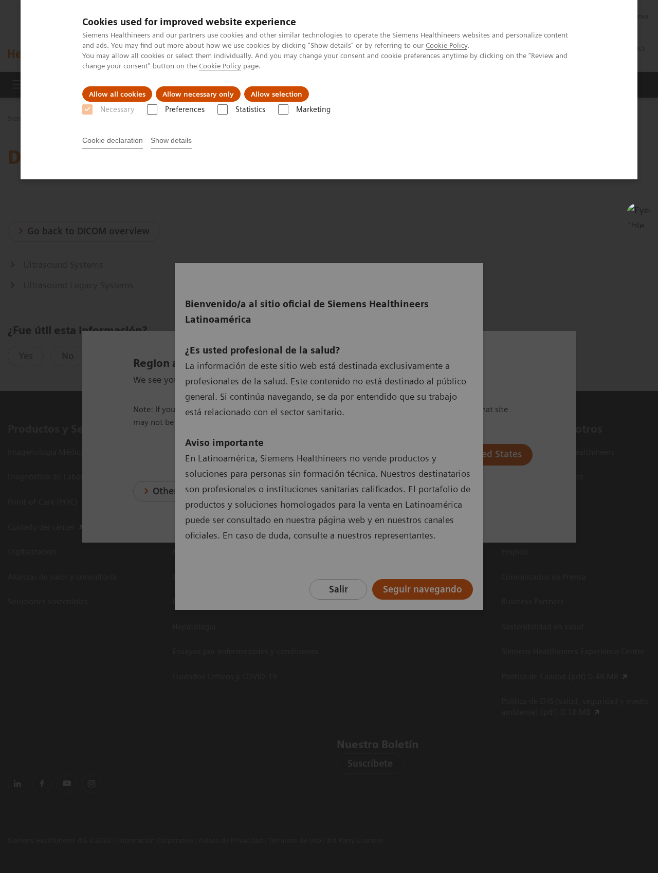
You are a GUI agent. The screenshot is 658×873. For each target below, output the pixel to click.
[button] (639, 215)
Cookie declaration (112, 140)
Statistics (250, 109)
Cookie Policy (446, 45)
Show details (171, 140)
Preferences (185, 109)
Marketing (313, 109)
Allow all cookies (117, 94)
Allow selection (276, 94)
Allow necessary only (198, 94)
